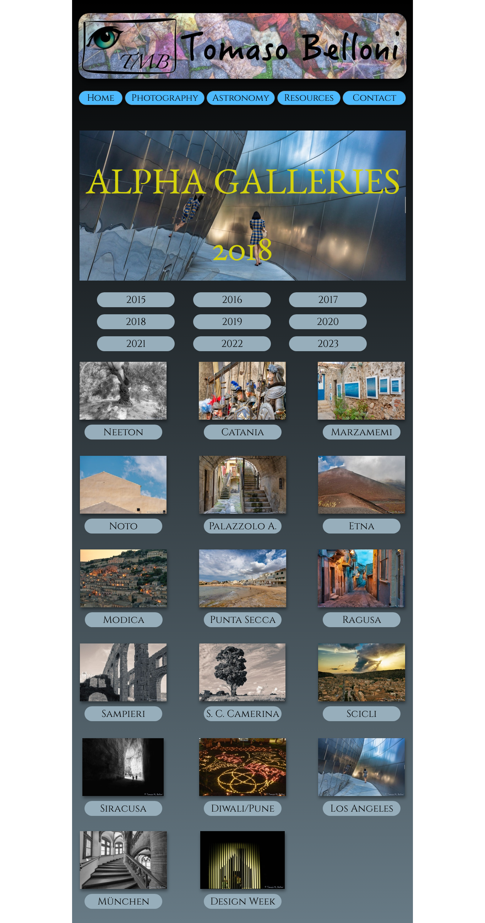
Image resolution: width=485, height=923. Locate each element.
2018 (136, 321)
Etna (362, 526)
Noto (123, 526)
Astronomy (240, 98)
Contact (374, 98)
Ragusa (361, 619)
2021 (136, 343)
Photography (164, 98)
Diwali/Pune (242, 808)
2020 (328, 321)
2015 (136, 299)
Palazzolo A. (243, 526)
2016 (232, 299)
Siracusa (123, 808)
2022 (232, 343)
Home (100, 98)
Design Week (242, 901)
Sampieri (123, 713)
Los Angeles (361, 808)
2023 (328, 343)
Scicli (362, 713)
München (123, 901)
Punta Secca (243, 619)
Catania (242, 432)
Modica (124, 619)
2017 (328, 299)
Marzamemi (361, 432)
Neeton (123, 432)
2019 (232, 321)
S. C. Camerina (242, 713)
